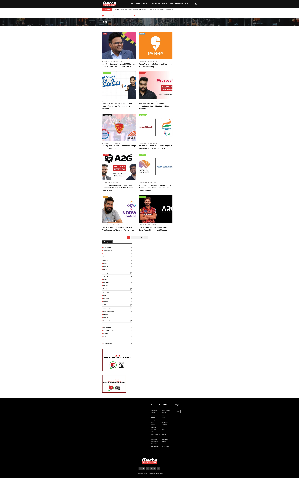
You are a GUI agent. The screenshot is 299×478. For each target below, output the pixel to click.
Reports (105, 314)
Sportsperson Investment (110, 330)
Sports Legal (106, 324)
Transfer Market (107, 340)
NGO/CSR (106, 298)
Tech (104, 337)
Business (105, 257)
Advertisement (107, 247)
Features (105, 266)
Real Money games (108, 311)
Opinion (105, 301)
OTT (104, 305)
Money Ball (146, 4)
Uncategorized (107, 343)
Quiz (186, 4)
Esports (105, 260)
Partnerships (107, 308)
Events (170, 4)
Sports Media (156, 4)
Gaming (164, 4)
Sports (177, 411)
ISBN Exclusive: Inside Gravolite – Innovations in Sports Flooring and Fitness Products (155, 106)
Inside (105, 279)
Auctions (105, 253)
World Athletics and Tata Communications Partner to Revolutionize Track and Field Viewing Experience (155, 187)
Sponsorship (106, 321)
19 (141, 237)
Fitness (105, 269)
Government (106, 276)
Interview (105, 285)
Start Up (139, 4)
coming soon (117, 10)
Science (105, 317)
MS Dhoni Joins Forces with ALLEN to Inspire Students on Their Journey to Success (117, 106)
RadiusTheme (159, 473)
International (178, 4)
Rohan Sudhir (107, 61)
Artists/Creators (107, 250)
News (132, 4)
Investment (106, 289)
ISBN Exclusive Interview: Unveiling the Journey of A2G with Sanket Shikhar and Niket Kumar (117, 187)
